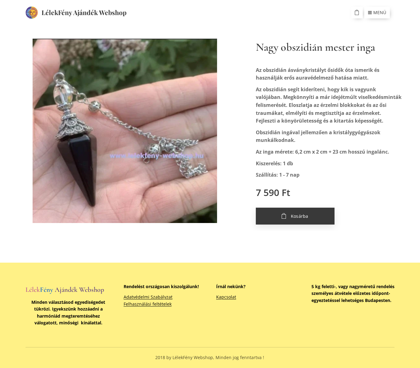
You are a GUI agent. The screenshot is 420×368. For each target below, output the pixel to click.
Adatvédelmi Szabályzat (148, 297)
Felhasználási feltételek (148, 304)
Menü (379, 12)
